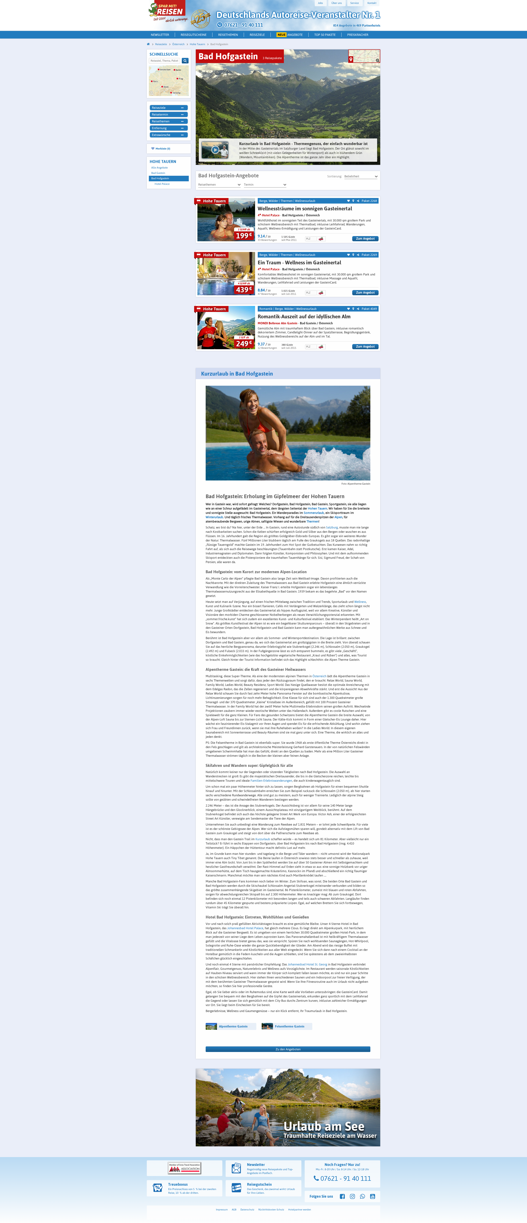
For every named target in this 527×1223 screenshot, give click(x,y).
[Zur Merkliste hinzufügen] (348, 201)
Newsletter (160, 34)
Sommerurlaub (314, 512)
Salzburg (332, 527)
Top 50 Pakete (325, 34)
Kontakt (371, 3)
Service (354, 3)
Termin (248, 184)
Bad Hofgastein (160, 178)
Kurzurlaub (263, 839)
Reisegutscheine (193, 34)
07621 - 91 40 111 (345, 1178)
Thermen (287, 201)
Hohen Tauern (317, 508)
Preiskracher (357, 34)
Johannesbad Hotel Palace (245, 928)
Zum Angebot (365, 238)
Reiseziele (257, 34)
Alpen (338, 517)
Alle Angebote (159, 167)
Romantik (266, 308)
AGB (234, 1209)
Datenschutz (247, 1209)
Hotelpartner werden (299, 1209)
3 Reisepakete (272, 58)
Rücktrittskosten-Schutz (271, 1209)
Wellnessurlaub (305, 201)
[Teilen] (358, 201)
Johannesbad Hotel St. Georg (307, 964)
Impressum (222, 1209)
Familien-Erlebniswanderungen (271, 780)
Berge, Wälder (268, 201)
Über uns (336, 3)
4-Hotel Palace (269, 215)
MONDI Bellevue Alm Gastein (277, 323)
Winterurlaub (214, 517)
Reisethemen (228, 34)
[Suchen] (185, 60)
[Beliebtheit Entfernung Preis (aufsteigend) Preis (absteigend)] (360, 176)
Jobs (320, 3)
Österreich (319, 676)
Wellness (360, 601)
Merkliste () (162, 148)
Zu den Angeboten (288, 1049)
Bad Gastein (158, 173)
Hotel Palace (162, 183)
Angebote (290, 35)
